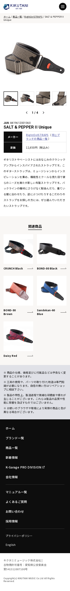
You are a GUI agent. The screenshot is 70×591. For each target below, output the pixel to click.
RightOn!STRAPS (33, 16)
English (11, 545)
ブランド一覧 (15, 438)
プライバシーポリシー (19, 536)
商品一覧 (17, 16)
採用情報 (12, 521)
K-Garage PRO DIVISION (23, 467)
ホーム (7, 16)
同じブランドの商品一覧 (43, 137)
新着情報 (12, 457)
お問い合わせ (15, 511)
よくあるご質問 (16, 501)
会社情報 (12, 477)
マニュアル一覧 (16, 492)
